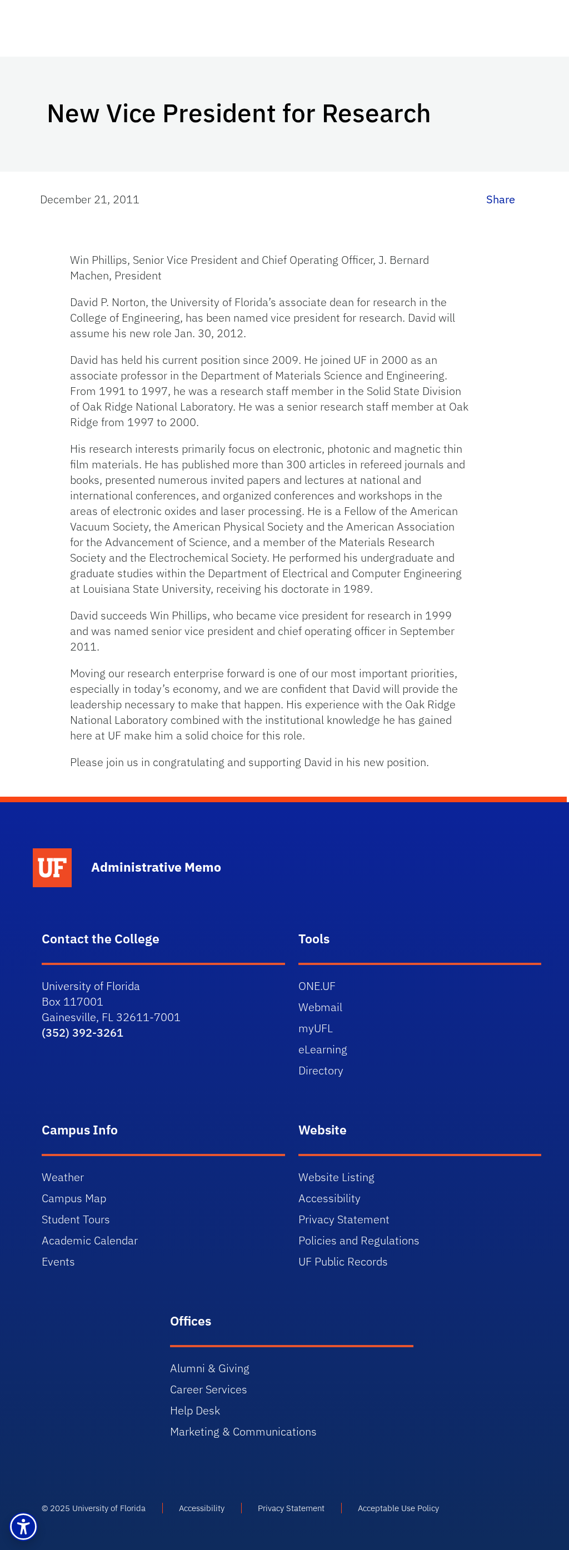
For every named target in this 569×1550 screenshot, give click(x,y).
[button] (23, 1526)
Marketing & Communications (243, 1431)
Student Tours (76, 1219)
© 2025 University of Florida (94, 1508)
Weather (63, 1176)
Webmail (320, 1006)
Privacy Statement (344, 1219)
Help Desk (195, 1410)
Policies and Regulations (359, 1240)
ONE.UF (317, 985)
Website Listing (336, 1176)
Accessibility (329, 1198)
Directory (320, 1070)
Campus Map (74, 1198)
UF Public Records (343, 1261)
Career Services (208, 1389)
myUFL (315, 1028)
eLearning (322, 1049)
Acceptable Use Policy (398, 1508)
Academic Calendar (90, 1240)
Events (58, 1261)
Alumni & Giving (209, 1368)
